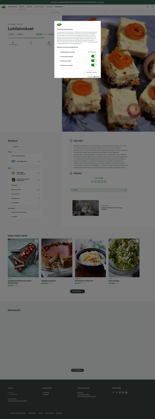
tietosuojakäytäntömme (75, 43)
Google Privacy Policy (93, 41)
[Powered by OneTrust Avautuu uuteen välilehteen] (94, 77)
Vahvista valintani (91, 72)
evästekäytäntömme (63, 43)
